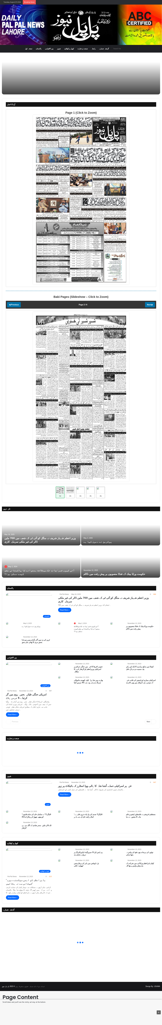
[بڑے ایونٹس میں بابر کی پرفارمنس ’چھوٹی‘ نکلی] (59, 860)
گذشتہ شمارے (8, 909)
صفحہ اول (28, 49)
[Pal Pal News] (81, 24)
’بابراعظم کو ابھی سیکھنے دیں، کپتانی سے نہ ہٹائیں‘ (26, 881)
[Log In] (151, 2)
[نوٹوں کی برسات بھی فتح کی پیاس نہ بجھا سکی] (111, 849)
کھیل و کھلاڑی (69, 49)
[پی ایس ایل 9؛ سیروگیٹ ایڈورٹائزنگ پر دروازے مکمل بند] (59, 849)
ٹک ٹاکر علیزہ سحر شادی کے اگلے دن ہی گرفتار (36, 826)
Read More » (64, 610)
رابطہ (93, 49)
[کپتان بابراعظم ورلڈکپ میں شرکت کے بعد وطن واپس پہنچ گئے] (111, 860)
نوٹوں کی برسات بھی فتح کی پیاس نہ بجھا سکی (139, 853)
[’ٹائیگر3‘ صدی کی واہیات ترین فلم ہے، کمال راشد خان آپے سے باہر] (59, 811)
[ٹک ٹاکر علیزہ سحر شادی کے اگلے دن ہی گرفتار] (7, 822)
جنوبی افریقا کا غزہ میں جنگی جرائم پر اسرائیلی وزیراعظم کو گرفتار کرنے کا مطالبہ (88, 669)
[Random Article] (154, 2)
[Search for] (136, 49)
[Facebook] (133, 986)
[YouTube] (139, 986)
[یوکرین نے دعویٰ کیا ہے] (120, 529)
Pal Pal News (64, 594)
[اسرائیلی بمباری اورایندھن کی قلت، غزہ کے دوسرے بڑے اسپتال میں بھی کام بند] (111, 677)
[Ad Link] (81, 1012)
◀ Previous (14, 305)
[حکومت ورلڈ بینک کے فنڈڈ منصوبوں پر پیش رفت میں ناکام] (120, 562)
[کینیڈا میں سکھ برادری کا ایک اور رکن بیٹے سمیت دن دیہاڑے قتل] (111, 663)
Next (148, 722)
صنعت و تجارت (82, 49)
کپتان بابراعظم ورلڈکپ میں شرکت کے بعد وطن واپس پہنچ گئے (140, 864)
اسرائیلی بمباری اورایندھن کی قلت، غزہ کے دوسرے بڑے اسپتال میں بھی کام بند (141, 681)
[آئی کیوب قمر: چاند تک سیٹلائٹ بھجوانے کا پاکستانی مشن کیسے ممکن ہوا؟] (41, 562)
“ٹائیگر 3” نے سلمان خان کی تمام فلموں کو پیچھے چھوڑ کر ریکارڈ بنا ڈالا (36, 815)
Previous (15, 722)
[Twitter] (136, 986)
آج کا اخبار (11, 104)
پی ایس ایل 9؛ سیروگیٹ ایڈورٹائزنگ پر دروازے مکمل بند (88, 853)
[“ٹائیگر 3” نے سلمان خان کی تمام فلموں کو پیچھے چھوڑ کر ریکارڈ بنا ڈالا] (7, 811)
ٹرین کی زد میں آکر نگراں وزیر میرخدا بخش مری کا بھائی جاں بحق (36, 641)
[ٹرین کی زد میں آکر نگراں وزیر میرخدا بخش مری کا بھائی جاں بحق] (7, 637)
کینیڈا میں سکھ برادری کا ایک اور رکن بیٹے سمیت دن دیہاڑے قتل (140, 667)
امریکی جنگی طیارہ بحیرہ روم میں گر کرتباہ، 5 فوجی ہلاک (26, 696)
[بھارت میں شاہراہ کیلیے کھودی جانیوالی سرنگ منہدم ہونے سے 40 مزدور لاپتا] (59, 677)
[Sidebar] (158, 2)
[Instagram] (142, 986)
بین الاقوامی (49, 49)
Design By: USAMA (153, 986)
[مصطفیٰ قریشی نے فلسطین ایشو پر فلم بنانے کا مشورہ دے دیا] (111, 811)
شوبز (59, 49)
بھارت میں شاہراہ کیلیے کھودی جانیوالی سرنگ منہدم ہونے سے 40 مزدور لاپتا (88, 681)
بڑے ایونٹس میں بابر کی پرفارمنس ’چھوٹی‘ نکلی (86, 864)
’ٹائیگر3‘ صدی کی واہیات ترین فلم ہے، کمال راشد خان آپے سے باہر (88, 815)
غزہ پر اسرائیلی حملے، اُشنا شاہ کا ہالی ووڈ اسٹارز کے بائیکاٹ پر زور (94, 786)
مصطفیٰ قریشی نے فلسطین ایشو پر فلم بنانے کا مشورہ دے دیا (141, 815)
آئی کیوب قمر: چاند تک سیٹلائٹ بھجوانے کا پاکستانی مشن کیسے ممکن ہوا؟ (87, 628)
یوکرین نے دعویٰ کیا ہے (98, 542)
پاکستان (38, 49)
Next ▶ (150, 305)
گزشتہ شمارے (104, 49)
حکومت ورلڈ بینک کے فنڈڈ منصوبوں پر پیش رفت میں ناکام (114, 574)
